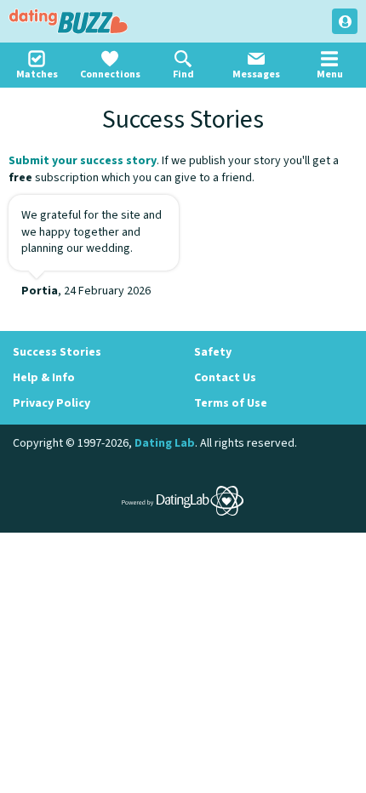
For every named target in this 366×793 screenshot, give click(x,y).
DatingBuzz (68, 21)
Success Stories (57, 352)
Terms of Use (230, 403)
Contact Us (225, 377)
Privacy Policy (51, 403)
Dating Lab (164, 443)
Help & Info (44, 377)
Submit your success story (83, 160)
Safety (213, 352)
